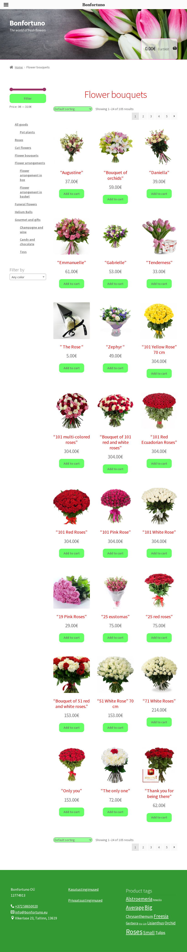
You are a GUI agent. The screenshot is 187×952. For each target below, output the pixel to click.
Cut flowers (23, 148)
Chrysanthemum (139, 916)
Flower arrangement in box (31, 175)
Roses (19, 140)
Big (148, 907)
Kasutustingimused (83, 889)
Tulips (160, 932)
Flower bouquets (27, 155)
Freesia (161, 916)
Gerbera (132, 923)
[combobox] (28, 277)
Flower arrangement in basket (31, 192)
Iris (140, 923)
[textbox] (28, 277)
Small (149, 932)
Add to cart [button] (72, 194)
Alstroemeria (139, 899)
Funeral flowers (26, 204)
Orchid (170, 923)
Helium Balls (24, 212)
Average (135, 907)
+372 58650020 (26, 906)
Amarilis (157, 899)
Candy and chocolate (27, 241)
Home (19, 67)
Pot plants (27, 132)
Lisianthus (155, 923)
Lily (145, 923)
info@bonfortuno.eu (31, 912)
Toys (23, 252)
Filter (27, 98)
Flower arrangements (30, 163)
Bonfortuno (27, 23)
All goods (21, 124)
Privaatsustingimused (85, 900)
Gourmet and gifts (28, 220)
